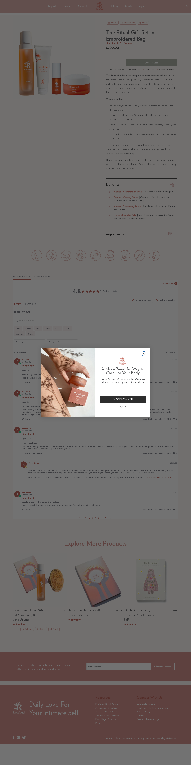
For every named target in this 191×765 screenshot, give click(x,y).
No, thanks (122, 407)
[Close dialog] (144, 353)
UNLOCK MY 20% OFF (123, 399)
